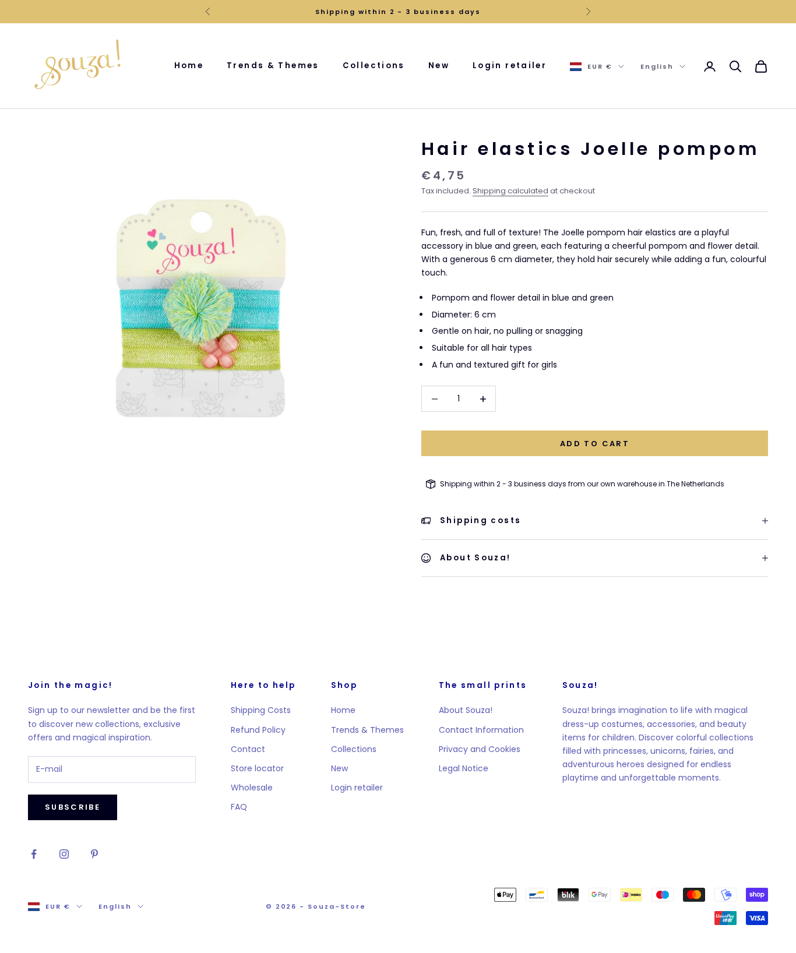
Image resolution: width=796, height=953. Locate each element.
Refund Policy (258, 730)
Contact (248, 749)
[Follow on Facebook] (34, 854)
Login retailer (510, 65)
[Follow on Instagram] (64, 854)
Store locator (257, 768)
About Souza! (465, 710)
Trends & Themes (273, 65)
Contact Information (481, 730)
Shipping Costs (261, 710)
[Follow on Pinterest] (94, 854)
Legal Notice (463, 768)
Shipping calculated (510, 190)
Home (189, 65)
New (438, 65)
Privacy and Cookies (479, 749)
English (657, 66)
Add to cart (594, 443)
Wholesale (252, 787)
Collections (374, 65)
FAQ (239, 807)
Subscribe (72, 807)
